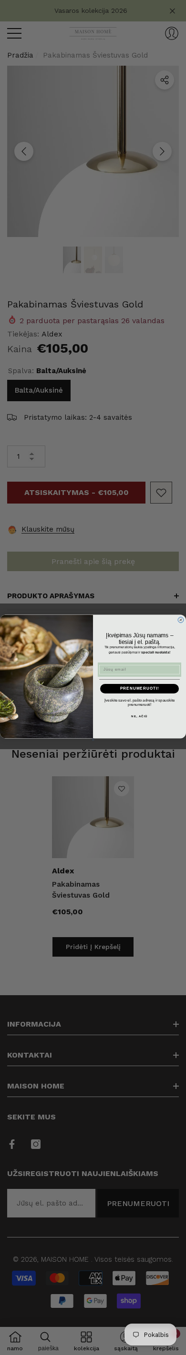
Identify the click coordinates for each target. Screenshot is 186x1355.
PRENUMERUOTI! (139, 688)
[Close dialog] (181, 620)
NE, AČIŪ (139, 716)
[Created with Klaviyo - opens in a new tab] (93, 739)
